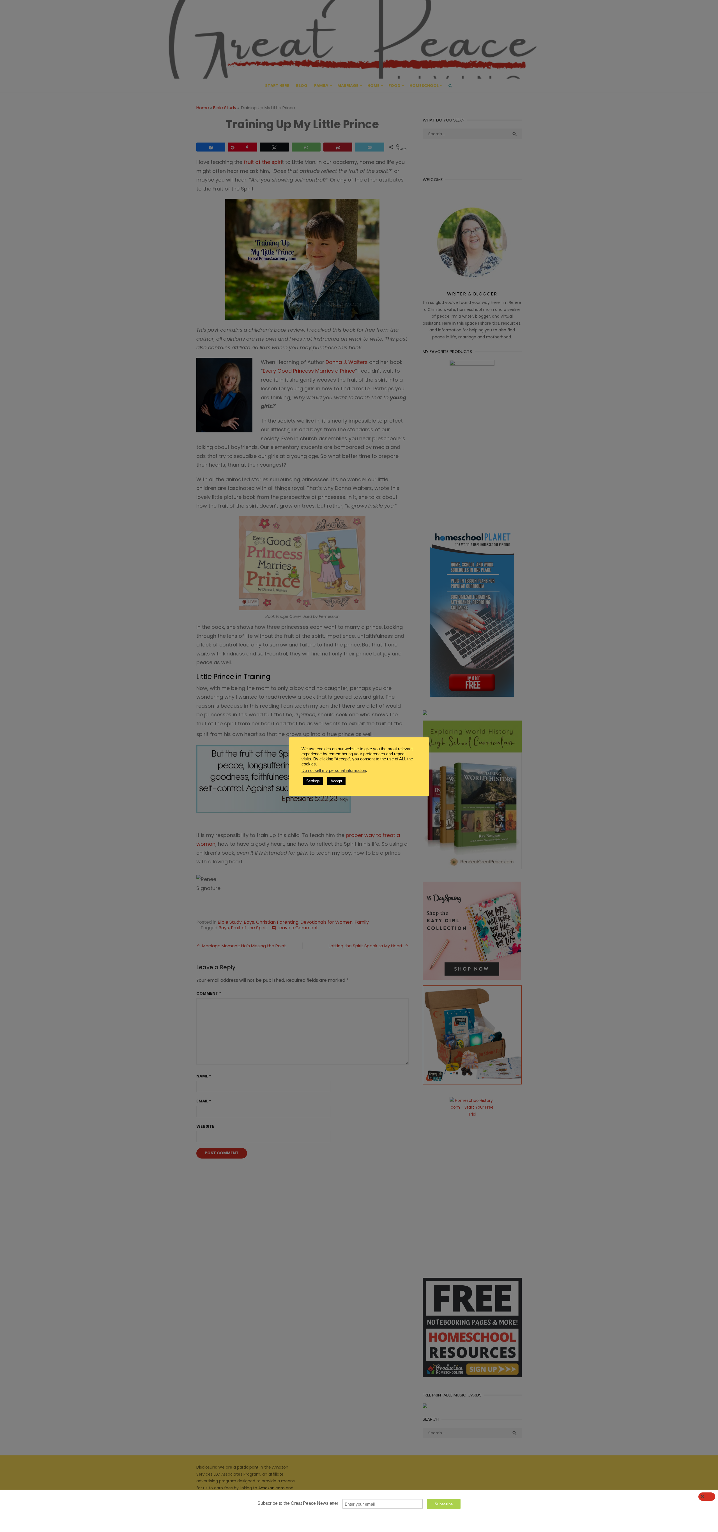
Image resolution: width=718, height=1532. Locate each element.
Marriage (347, 85)
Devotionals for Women (326, 922)
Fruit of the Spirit (249, 928)
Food (394, 85)
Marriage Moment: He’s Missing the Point (244, 946)
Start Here (277, 85)
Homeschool (424, 85)
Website (205, 1126)
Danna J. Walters (347, 362)
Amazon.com (271, 1488)
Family (321, 85)
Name (203, 1076)
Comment (208, 993)
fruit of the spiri (263, 162)
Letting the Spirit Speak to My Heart (366, 946)
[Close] (706, 1496)
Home (373, 85)
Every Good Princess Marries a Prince (309, 370)
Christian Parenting (277, 922)
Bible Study (224, 108)
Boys (249, 922)
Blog (301, 85)
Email (203, 1101)
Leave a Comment (297, 928)
